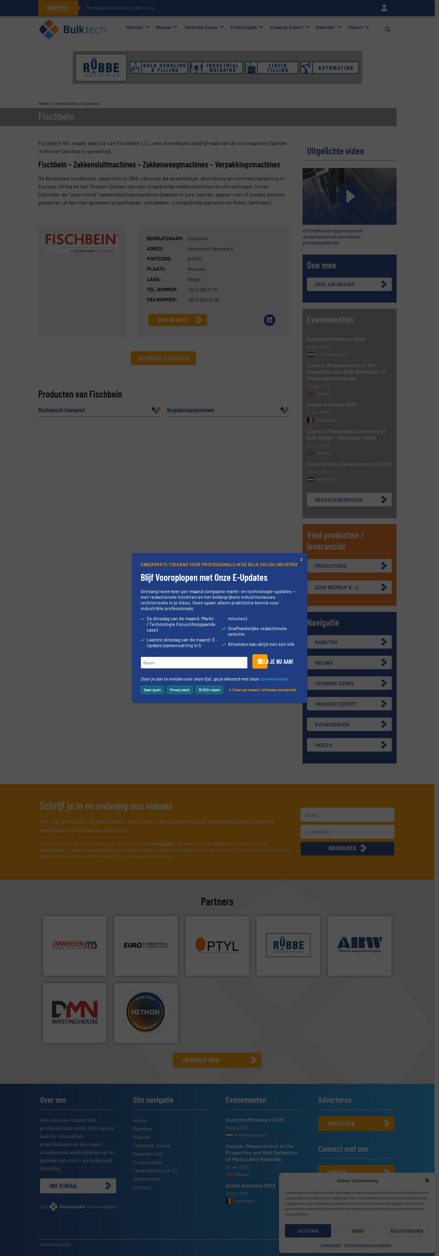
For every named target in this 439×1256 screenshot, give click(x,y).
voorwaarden (274, 678)
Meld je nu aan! (262, 661)
